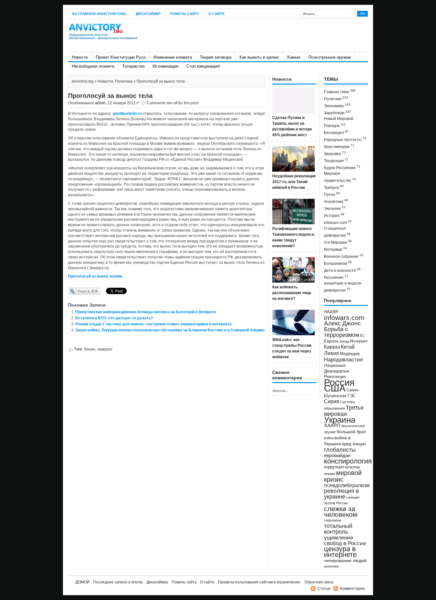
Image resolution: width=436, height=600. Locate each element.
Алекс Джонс (342, 323)
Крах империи (339, 146)
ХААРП (332, 425)
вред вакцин (354, 443)
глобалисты (340, 449)
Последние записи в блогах (118, 582)
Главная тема (340, 91)
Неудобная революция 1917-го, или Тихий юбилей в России (294, 182)
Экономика (337, 105)
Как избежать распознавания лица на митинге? (291, 293)
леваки (329, 474)
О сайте (216, 14)
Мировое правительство (340, 177)
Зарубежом (337, 112)
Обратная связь (319, 582)
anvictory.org (82, 81)
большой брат (351, 431)
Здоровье (335, 153)
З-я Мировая (338, 242)
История (334, 215)
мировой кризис (343, 476)
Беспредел (336, 132)
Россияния (336, 277)
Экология (335, 208)
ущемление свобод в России (345, 540)
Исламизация (165, 66)
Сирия (331, 401)
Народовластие (343, 359)
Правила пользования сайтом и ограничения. (259, 582)
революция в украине (341, 494)
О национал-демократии (337, 232)
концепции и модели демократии (342, 287)
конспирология (348, 461)
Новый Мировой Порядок (338, 122)
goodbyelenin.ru (127, 113)
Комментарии (352, 588)
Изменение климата (173, 57)
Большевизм (338, 263)
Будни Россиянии (342, 167)
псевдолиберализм (347, 485)
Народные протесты (345, 139)
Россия (339, 382)
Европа (331, 341)
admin (100, 103)
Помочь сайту (184, 14)
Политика (123, 81)
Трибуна (334, 187)
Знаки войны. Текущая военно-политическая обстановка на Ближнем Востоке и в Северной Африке (170, 330)
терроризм (332, 520)
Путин (332, 194)
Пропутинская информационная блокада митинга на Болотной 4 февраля (145, 312)
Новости (80, 57)
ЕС (362, 335)
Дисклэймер (148, 14)
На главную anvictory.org (99, 14)
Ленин (89, 349)
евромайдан (337, 455)
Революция (335, 376)
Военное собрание (343, 256)
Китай (348, 347)
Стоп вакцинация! (203, 66)
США (334, 388)
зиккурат (105, 349)
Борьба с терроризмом (341, 332)
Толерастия (133, 66)
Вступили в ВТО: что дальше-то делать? (114, 318)
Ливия (331, 353)
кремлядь (352, 467)
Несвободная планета (93, 66)
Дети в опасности (342, 270)
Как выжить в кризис (259, 57)
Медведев (350, 354)
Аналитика (336, 201)
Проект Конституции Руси (121, 57)
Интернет (359, 341)
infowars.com (338, 222)
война (329, 438)
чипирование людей (345, 560)
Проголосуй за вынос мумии (95, 276)
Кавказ (293, 57)
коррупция (334, 467)
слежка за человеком (340, 511)
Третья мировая (344, 410)
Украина (339, 419)
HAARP (331, 312)
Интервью (335, 249)
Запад (344, 341)
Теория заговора (215, 57)
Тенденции (336, 160)
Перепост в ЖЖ (75, 291)
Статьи (323, 588)
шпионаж (331, 566)
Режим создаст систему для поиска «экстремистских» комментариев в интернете (153, 324)
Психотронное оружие (329, 57)
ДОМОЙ (82, 582)
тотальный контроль (338, 529)
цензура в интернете (340, 552)
